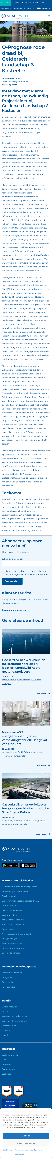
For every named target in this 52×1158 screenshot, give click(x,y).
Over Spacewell (9, 1007)
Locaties (6, 1035)
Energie (12, 679)
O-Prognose (20, 251)
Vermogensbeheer (11, 915)
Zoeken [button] (6, 3)
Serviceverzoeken (10, 896)
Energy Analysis (23, 820)
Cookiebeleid (8, 1150)
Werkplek (6, 683)
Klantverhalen (23, 679)
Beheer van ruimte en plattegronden (20, 886)
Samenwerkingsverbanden (15, 1021)
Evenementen (8, 1069)
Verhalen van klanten (12, 1055)
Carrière (6, 1030)
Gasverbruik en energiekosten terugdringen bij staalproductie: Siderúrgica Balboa (26, 808)
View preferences (26, 1143)
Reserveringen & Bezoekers (15, 891)
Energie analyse (9, 938)
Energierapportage (11, 953)
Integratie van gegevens (13, 948)
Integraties (7, 977)
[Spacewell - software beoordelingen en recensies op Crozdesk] (10, 1107)
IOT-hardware (8, 987)
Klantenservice (9, 1025)
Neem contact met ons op (33, 3)
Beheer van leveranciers (13, 924)
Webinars (6, 1074)
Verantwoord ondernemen (14, 1016)
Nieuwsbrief (6, 8)
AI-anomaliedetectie (11, 943)
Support (15, 3)
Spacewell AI (8, 982)
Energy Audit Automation (22, 752)
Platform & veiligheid (12, 972)
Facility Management (12, 910)
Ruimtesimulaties (10, 905)
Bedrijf (6, 1000)
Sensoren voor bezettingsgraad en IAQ (20, 901)
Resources (36, 679)
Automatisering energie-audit (16, 934)
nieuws (5, 1011)
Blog (4, 820)
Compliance (8, 929)
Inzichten (6, 1064)
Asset (4, 679)
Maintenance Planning (13, 920)
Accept (26, 1135)
